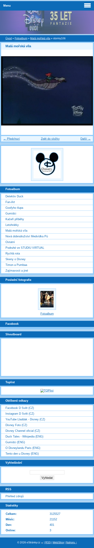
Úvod (8, 38)
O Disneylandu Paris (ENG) (22, 448)
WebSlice (58, 542)
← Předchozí (11, 138)
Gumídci (10, 213)
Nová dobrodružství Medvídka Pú (26, 236)
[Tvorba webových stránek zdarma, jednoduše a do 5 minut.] (42, 543)
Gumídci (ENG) (15, 442)
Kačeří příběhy (14, 219)
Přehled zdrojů (14, 496)
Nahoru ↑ (71, 542)
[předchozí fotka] (8, 90)
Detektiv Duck (14, 196)
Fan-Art (10, 202)
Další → (85, 138)
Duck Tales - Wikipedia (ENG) (24, 436)
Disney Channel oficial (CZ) (22, 430)
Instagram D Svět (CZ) (19, 413)
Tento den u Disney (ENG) (22, 453)
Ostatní (10, 242)
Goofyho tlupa (14, 207)
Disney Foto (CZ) (16, 425)
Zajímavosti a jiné (16, 270)
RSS (48, 542)
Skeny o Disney (15, 259)
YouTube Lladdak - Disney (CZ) (25, 419)
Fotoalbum (21, 38)
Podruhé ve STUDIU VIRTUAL (24, 247)
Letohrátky (12, 225)
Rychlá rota (12, 253)
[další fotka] (86, 90)
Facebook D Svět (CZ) (19, 408)
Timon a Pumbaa (16, 265)
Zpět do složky (50, 138)
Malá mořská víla (40, 38)
